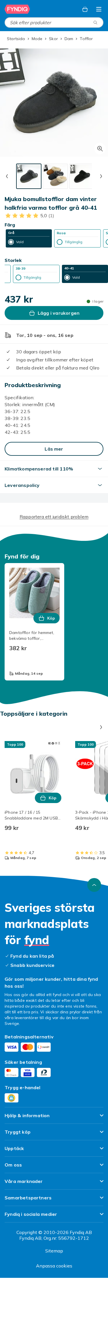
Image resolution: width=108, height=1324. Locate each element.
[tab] (28, 176)
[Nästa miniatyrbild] (101, 176)
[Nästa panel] (101, 727)
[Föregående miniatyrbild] (7, 176)
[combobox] (54, 22)
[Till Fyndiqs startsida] (17, 9)
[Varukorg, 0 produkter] (85, 9)
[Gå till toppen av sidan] (94, 885)
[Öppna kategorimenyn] (99, 9)
